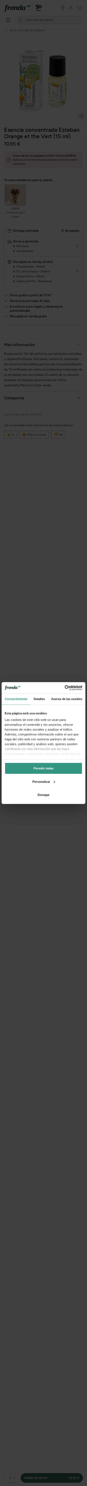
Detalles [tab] (39, 699)
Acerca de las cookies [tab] (66, 699)
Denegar (44, 795)
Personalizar (41, 781)
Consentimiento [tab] (16, 699)
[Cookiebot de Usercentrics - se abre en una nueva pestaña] (64, 687)
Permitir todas (44, 768)
